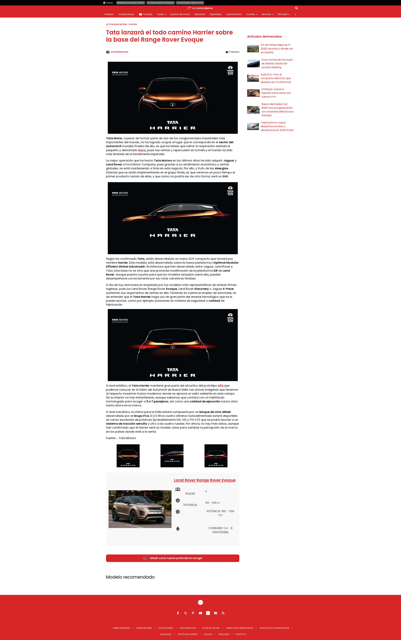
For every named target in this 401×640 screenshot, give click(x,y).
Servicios (266, 14)
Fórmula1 (282, 14)
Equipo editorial (144, 628)
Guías (160, 14)
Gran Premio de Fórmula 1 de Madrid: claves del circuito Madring (277, 63)
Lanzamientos (234, 14)
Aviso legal (166, 634)
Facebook (178, 613)
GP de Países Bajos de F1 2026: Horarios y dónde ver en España (277, 48)
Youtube (147, 14)
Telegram (208, 613)
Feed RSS (223, 613)
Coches (250, 14)
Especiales (215, 14)
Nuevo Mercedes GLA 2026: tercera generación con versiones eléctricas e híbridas (277, 109)
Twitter (185, 613)
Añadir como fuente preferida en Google (176, 558)
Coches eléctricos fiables (161, 2)
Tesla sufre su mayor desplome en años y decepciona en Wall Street (277, 126)
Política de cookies (187, 634)
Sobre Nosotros (121, 628)
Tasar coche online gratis (239, 628)
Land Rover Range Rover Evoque (205, 480)
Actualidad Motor (116, 24)
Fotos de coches (210, 628)
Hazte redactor (188, 628)
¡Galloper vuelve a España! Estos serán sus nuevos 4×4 (276, 93)
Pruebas (109, 14)
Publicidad (224, 634)
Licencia (208, 634)
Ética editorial (166, 628)
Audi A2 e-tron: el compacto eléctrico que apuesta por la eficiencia (276, 78)
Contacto (240, 634)
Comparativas (126, 14)
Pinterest (193, 613)
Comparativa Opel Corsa (190, 2)
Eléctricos (200, 14)
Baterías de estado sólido (130, 2)
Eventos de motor (180, 14)
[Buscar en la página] (296, 8)
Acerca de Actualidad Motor (274, 628)
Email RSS (215, 613)
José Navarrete (119, 51)
